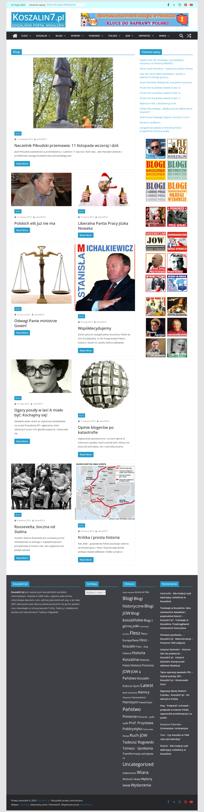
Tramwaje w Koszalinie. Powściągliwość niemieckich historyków (174, 624)
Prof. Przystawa (141, 722)
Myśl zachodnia (130, 692)
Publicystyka (132, 728)
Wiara (162, 35)
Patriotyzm (130, 702)
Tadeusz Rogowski (138, 742)
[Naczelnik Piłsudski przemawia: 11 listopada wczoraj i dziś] (73, 93)
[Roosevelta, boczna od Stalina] (41, 487)
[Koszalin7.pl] (15, 36)
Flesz (24, 35)
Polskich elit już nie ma (34, 223)
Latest (146, 685)
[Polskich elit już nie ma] (41, 189)
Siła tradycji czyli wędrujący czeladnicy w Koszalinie (175, 597)
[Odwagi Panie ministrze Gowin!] (41, 274)
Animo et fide (142, 592)
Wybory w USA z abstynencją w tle (158, 103)
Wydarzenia (141, 785)
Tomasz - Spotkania (138, 748)
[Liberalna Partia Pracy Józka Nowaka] (105, 189)
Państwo (132, 709)
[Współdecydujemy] (105, 277)
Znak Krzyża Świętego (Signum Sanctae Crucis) (164, 117)
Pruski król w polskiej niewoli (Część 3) (160, 87)
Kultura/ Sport (131, 686)
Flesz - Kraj (142, 646)
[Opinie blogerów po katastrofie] (105, 385)
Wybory (75, 35)
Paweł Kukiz (145, 702)
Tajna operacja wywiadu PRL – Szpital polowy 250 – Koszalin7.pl (176, 676)
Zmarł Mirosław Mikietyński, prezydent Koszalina (61, 6)
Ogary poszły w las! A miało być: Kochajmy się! (38, 412)
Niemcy (143, 692)
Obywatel (144, 35)
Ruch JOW (138, 735)
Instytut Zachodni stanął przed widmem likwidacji (172, 661)
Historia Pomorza (142, 665)
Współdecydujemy (94, 328)
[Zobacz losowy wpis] (189, 36)
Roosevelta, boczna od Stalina (34, 529)
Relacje (126, 735)
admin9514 (41, 139)
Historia (127, 653)
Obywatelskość (138, 697)
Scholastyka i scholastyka (174, 728)
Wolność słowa (131, 779)
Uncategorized (138, 764)
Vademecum (129, 772)
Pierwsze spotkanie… (151, 122)
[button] (29, 36)
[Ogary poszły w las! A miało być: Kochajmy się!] (41, 376)
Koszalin (41, 35)
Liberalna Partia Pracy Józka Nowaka (103, 226)
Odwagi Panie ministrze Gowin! (35, 323)
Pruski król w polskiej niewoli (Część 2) (160, 92)
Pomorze (94, 35)
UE (124, 758)
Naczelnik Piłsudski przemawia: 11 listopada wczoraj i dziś (66, 145)
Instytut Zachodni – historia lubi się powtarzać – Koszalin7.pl (175, 653)
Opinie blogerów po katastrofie (96, 430)
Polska (112, 35)
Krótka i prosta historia (99, 537)
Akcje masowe (128, 592)
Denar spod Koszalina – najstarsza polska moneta (166, 68)
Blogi (59, 35)
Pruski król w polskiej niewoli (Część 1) (160, 98)
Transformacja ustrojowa (138, 753)
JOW (128, 35)
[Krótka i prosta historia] (105, 492)
